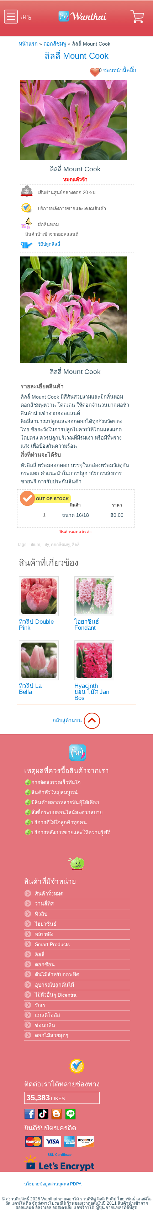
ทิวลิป (41, 914)
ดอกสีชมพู (54, 44)
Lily (45, 544)
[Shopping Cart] (137, 24)
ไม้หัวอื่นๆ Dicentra (55, 995)
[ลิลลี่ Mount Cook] (73, 158)
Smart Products (52, 944)
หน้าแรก (28, 44)
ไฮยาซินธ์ (46, 924)
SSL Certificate (60, 1155)
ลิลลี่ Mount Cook (76, 56)
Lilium (34, 544)
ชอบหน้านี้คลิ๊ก (119, 70)
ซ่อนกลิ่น (45, 1025)
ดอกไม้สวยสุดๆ (51, 1035)
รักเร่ (40, 1005)
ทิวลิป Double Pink (36, 624)
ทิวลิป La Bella (30, 688)
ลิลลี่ (75, 544)
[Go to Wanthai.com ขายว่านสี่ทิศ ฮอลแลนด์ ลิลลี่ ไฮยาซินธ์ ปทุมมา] (80, 20)
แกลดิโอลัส (47, 1015)
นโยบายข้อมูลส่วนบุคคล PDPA (52, 1184)
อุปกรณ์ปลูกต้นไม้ (54, 985)
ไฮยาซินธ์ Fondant (86, 624)
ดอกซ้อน (45, 964)
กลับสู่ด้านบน (68, 720)
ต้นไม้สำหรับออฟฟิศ (57, 974)
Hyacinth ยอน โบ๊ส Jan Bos (91, 691)
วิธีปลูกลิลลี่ (49, 244)
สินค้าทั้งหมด (49, 894)
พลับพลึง (44, 934)
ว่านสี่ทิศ (44, 904)
